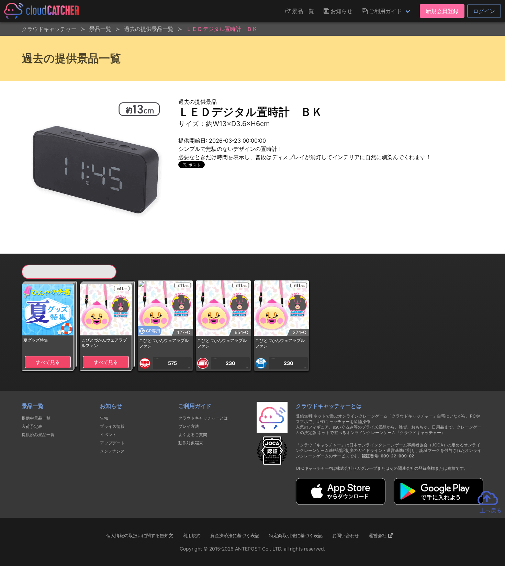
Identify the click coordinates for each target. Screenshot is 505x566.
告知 (104, 418)
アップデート (112, 442)
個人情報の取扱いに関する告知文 (139, 535)
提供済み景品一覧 (38, 434)
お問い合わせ (345, 535)
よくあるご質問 (192, 434)
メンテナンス (112, 451)
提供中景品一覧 (36, 418)
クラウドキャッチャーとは (203, 418)
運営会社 (378, 535)
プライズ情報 (112, 426)
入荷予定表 (32, 426)
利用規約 (192, 535)
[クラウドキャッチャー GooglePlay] (438, 502)
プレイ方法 (188, 426)
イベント (108, 434)
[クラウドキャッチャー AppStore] (340, 502)
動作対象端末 (190, 442)
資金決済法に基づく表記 (234, 535)
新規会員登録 (442, 11)
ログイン (484, 11)
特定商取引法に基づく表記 (296, 535)
